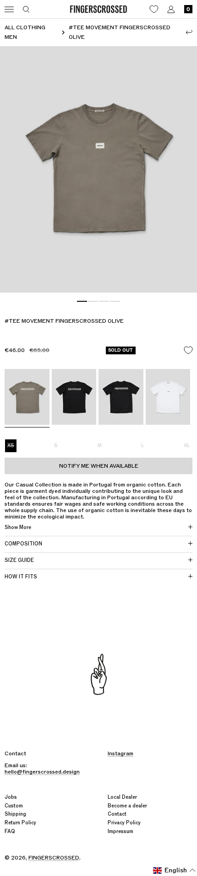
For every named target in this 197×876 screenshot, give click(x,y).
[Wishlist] (154, 9)
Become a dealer (127, 805)
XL (187, 445)
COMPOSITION (23, 543)
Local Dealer (122, 797)
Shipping (15, 814)
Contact (117, 814)
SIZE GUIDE (19, 560)
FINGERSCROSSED (53, 857)
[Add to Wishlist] (188, 350)
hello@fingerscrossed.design (42, 771)
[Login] (171, 9)
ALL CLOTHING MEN (25, 32)
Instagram (120, 753)
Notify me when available (98, 466)
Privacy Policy (124, 822)
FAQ (10, 831)
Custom (14, 805)
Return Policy (20, 822)
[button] (174, 870)
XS (10, 445)
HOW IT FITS (21, 576)
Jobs (11, 797)
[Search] (26, 9)
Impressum (120, 831)
